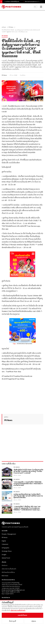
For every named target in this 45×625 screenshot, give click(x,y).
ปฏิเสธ (33, 621)
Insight (4, 554)
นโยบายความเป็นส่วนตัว (9, 569)
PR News (11, 27)
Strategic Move (7, 551)
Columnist (5, 544)
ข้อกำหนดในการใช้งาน (8, 572)
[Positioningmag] (11, 6)
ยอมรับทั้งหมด (22, 615)
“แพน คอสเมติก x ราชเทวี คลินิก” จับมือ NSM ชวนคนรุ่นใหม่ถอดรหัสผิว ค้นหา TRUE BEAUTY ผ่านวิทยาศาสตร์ (28, 483)
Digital (4, 541)
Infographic (5, 548)
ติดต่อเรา (4, 565)
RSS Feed (5, 576)
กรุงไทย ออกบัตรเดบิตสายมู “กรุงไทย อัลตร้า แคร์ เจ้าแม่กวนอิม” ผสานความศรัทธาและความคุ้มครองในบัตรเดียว (28, 495)
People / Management (9, 534)
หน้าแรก (4, 27)
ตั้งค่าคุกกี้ (12, 621)
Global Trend (6, 558)
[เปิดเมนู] (41, 7)
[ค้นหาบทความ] (35, 7)
